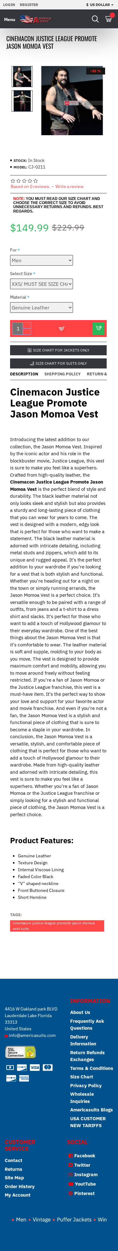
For (13, 250)
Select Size (21, 273)
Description (24, 374)
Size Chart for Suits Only (61, 363)
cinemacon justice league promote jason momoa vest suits (54, 926)
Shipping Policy (62, 374)
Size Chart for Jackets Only (61, 350)
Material (18, 297)
